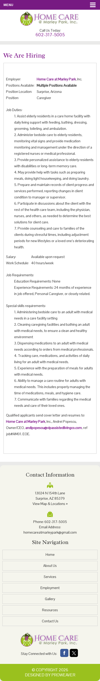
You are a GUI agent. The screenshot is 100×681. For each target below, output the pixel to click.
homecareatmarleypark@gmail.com (50, 532)
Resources (50, 610)
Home (50, 554)
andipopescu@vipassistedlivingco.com (53, 428)
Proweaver (63, 675)
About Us (50, 565)
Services (50, 577)
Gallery (50, 599)
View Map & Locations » (50, 504)
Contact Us (50, 621)
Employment (50, 588)
